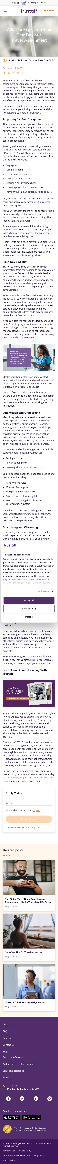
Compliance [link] (38, 1155)
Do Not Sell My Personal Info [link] (16, 1155)
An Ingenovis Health (23, 1143)
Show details (42, 591)
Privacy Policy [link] (25, 1150)
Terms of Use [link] (9, 1150)
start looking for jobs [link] (17, 777)
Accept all (29, 600)
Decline (29, 617)
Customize (27, 608)
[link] (29, 11)
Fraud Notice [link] (9, 1160)
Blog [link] (5, 60)
